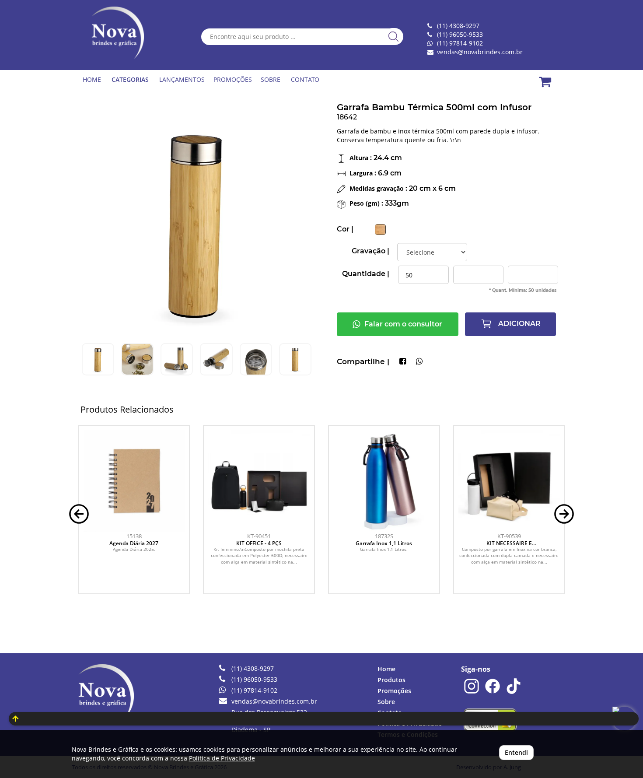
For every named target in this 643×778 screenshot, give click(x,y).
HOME (92, 79)
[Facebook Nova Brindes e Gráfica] (492, 692)
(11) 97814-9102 (460, 43)
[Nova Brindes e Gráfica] (119, 33)
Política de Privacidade (222, 758)
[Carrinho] (550, 77)
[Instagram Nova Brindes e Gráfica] (471, 692)
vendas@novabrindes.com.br (480, 52)
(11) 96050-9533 (254, 679)
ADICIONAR (518, 323)
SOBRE (270, 79)
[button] (79, 513)
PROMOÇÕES (232, 79)
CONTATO (305, 79)
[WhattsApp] (419, 361)
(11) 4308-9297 (252, 668)
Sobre (386, 701)
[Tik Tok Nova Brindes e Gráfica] (513, 692)
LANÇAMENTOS (182, 79)
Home (386, 669)
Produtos (391, 680)
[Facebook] (402, 362)
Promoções (394, 691)
